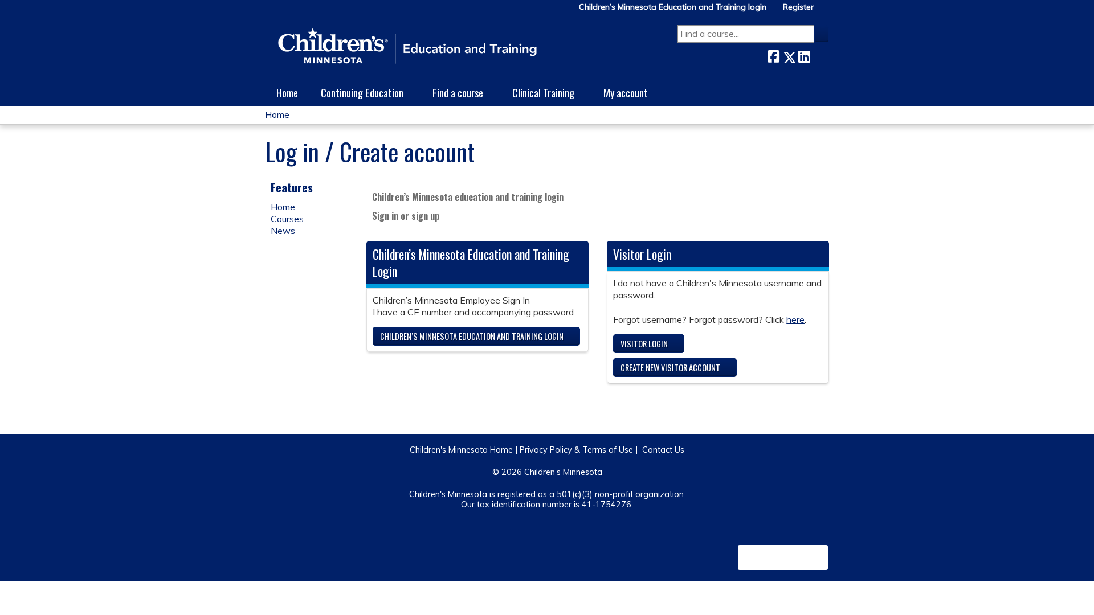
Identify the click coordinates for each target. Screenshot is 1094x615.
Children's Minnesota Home (461, 450)
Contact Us (663, 450)
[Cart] (825, 11)
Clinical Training (543, 92)
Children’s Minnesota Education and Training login (672, 7)
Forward (819, 55)
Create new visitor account (670, 368)
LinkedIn (804, 55)
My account (625, 92)
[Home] (407, 46)
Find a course (457, 92)
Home (287, 92)
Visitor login (644, 344)
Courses (287, 218)
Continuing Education (362, 92)
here (795, 319)
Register (798, 7)
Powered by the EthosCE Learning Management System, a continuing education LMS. (783, 557)
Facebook (773, 55)
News (283, 230)
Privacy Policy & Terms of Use (576, 450)
